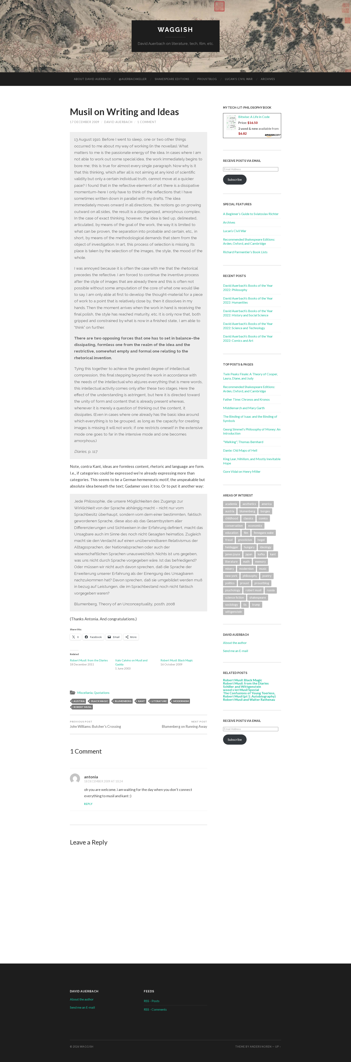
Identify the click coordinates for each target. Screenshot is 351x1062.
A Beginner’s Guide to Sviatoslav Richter (251, 214)
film (246, 532)
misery (229, 568)
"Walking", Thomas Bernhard (243, 442)
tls (245, 604)
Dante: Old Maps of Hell (240, 450)
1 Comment (146, 122)
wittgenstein (233, 611)
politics (230, 583)
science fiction (234, 597)
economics (255, 525)
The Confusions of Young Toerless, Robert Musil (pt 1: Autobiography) (249, 694)
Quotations (101, 692)
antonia (91, 776)
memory (260, 561)
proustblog (262, 583)
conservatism (234, 525)
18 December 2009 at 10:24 (103, 781)
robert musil (83, 706)
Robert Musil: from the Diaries (89, 660)
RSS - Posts (151, 1001)
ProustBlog (207, 79)
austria (79, 701)
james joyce (232, 554)
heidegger (231, 547)
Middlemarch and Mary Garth (244, 408)
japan (249, 554)
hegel (261, 540)
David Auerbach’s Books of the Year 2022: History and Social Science (248, 313)
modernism (181, 701)
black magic (99, 701)
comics (263, 518)
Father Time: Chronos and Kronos (246, 399)
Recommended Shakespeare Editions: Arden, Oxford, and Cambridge (249, 241)
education (231, 532)
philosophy (250, 576)
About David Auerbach (92, 79)
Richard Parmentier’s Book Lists (245, 252)
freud (229, 540)
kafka (261, 554)
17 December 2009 (84, 122)
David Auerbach (118, 122)
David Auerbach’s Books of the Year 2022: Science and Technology (248, 326)
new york (231, 576)
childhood (231, 518)
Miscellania (85, 692)
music (262, 568)
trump (256, 604)
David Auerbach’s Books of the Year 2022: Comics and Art (248, 338)
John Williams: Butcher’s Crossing (95, 724)
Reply (88, 804)
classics (248, 518)
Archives (268, 79)
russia (271, 590)
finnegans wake (264, 532)
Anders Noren (261, 1046)
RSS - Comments (155, 1009)
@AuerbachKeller (133, 79)
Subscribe (235, 179)
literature (159, 701)
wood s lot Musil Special (241, 690)
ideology (265, 547)
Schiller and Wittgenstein (242, 686)
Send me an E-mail (235, 651)
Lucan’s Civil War (239, 79)
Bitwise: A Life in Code (254, 117)
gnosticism (245, 540)
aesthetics (249, 504)
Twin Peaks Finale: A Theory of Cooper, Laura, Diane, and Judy (250, 376)
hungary (249, 547)
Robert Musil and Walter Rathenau (249, 699)
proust (244, 583)
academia (231, 504)
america (267, 504)
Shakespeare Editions (172, 79)
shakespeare (257, 597)
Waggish (175, 29)
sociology (231, 604)
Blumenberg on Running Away (184, 724)
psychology (232, 590)
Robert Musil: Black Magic (176, 660)
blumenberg (123, 701)
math (246, 561)
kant (141, 701)
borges (265, 511)
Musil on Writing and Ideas (124, 111)
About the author (235, 643)
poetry (266, 576)
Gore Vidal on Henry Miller (242, 471)
